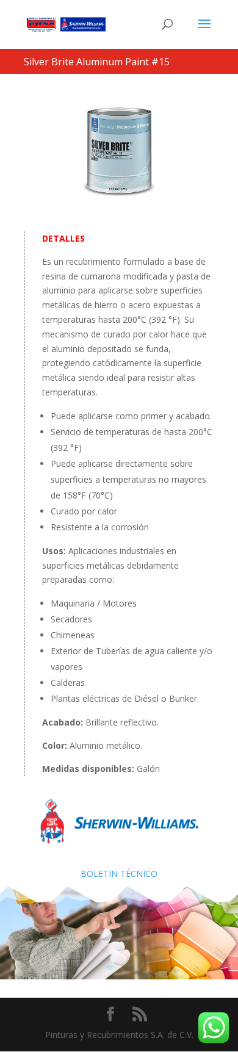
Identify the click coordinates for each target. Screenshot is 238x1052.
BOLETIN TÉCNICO (119, 873)
